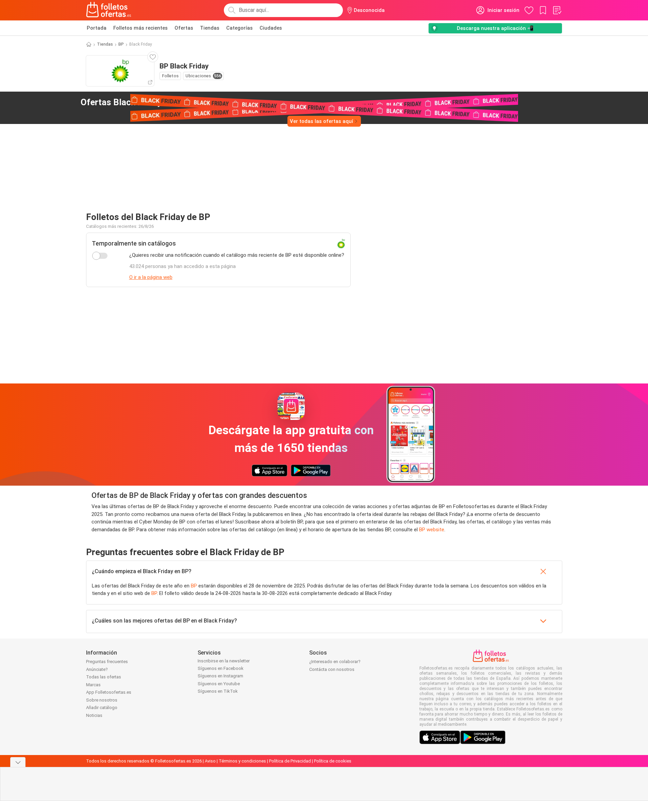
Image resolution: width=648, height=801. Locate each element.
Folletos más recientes (140, 28)
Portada (96, 28)
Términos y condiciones (242, 761)
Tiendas (209, 28)
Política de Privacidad (290, 761)
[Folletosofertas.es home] (109, 10)
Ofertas (184, 28)
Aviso (210, 761)
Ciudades (271, 28)
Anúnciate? (97, 669)
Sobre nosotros (101, 700)
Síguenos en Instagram (220, 675)
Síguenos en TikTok (218, 691)
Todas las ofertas (103, 676)
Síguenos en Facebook (221, 668)
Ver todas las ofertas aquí (321, 121)
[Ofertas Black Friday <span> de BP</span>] (184, 102)
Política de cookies (332, 761)
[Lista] (556, 10)
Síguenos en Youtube (219, 683)
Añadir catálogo (101, 707)
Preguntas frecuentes (107, 661)
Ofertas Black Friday (129, 102)
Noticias (94, 715)
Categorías (239, 28)
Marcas (93, 684)
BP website (431, 530)
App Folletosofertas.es (108, 692)
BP (121, 44)
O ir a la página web (150, 277)
